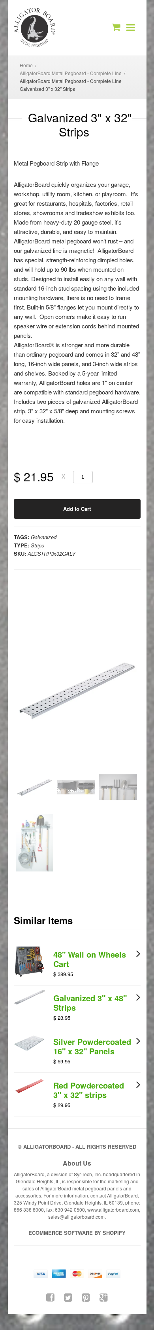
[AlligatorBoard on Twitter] (68, 1297)
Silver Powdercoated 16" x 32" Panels (92, 1046)
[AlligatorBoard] (35, 28)
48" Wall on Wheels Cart (89, 959)
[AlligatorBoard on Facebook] (50, 1297)
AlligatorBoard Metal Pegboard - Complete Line (71, 73)
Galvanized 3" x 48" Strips (90, 1002)
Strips (37, 545)
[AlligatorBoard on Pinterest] (86, 1297)
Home (26, 65)
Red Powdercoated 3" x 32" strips (88, 1089)
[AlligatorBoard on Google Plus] (104, 1297)
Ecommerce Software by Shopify (77, 1232)
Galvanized (43, 537)
